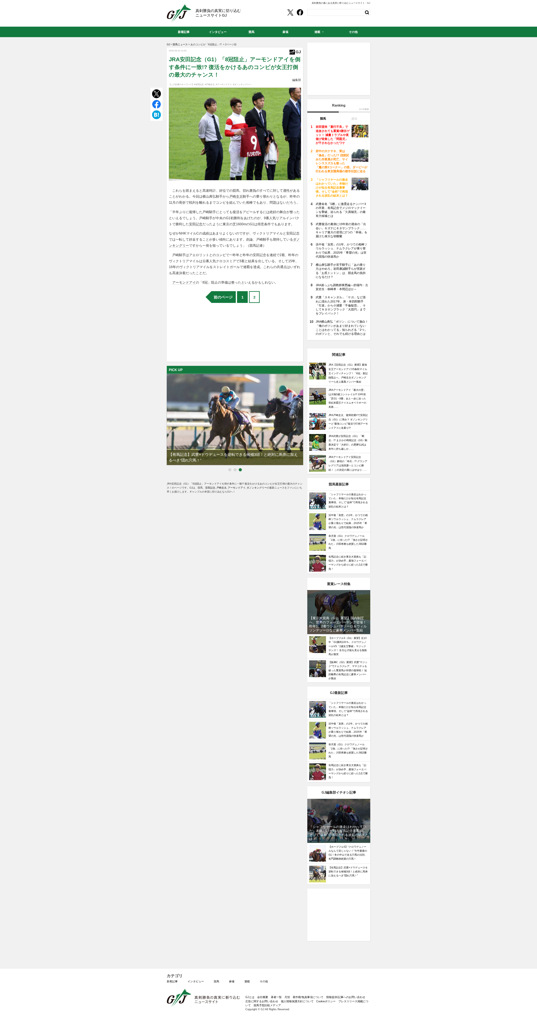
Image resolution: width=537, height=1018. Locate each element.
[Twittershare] (290, 12)
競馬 (216, 981)
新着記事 (172, 981)
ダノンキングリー (257, 487)
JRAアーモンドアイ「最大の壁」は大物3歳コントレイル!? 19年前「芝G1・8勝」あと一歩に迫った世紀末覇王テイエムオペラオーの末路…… (347, 398)
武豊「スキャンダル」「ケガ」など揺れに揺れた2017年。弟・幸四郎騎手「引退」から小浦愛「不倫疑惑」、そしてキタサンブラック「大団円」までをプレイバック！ (341, 305)
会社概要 (262, 997)
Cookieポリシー (326, 1001)
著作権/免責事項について (308, 997)
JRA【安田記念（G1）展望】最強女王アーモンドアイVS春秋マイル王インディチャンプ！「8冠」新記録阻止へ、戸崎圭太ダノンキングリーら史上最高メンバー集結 (348, 373)
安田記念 (195, 224)
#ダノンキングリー (242, 84)
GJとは (249, 997)
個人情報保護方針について (297, 1001)
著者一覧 (276, 997)
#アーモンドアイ (224, 84)
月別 (287, 997)
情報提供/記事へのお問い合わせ (345, 997)
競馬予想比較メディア (267, 1005)
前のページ (223, 297)
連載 (247, 981)
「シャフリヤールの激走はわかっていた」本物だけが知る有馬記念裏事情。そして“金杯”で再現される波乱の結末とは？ (332, 187)
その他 (264, 981)
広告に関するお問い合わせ (261, 1001)
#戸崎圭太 (210, 84)
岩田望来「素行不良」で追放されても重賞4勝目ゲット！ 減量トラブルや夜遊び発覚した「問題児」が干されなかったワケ (333, 135)
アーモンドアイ (184, 282)
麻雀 (232, 981)
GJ (179, 13)
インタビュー (196, 981)
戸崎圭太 (236, 196)
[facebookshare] (300, 12)
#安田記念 (199, 84)
